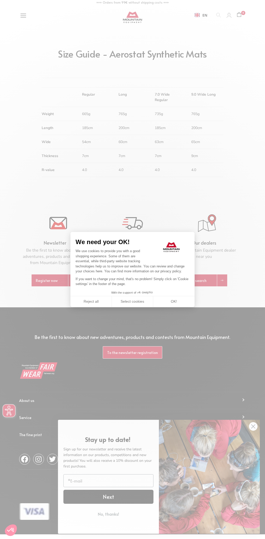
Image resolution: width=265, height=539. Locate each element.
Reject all (91, 301)
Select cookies (132, 301)
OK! (174, 301)
